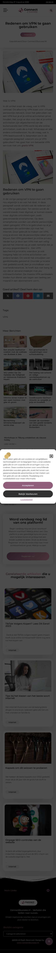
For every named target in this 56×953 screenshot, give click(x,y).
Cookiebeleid (26, 499)
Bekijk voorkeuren (28, 494)
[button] (51, 456)
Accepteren (28, 485)
